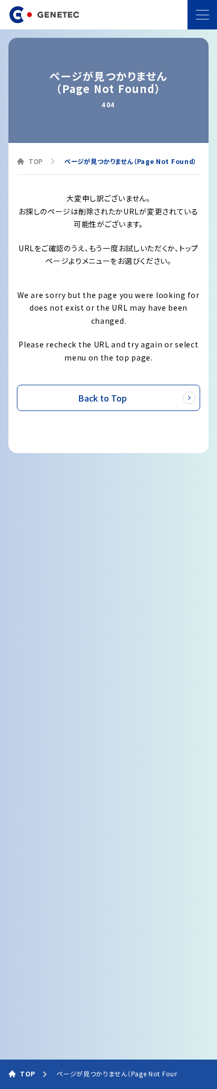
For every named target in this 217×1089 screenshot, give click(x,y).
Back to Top (102, 398)
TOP (35, 161)
